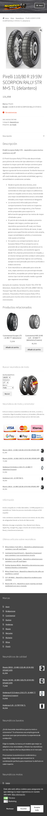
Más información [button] (18, 795)
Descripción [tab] (7, 136)
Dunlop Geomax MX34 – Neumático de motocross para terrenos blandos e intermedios (24, 566)
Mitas (8, 642)
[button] (41, 30)
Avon (7, 607)
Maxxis (8, 629)
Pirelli (14, 125)
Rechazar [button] (10, 809)
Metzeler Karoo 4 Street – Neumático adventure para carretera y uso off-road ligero (23, 560)
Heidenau (9, 624)
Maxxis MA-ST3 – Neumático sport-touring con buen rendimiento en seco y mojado (23, 585)
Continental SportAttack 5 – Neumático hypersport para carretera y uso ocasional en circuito (23, 554)
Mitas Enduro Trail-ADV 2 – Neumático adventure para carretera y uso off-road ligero (24, 548)
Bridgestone (10, 611)
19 (10, 125)
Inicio (7, 18)
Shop (12, 18)
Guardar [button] (23, 809)
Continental (10, 615)
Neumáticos (20, 18)
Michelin (9, 638)
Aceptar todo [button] (37, 808)
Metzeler (9, 633)
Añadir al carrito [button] (12, 347)
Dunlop (8, 620)
